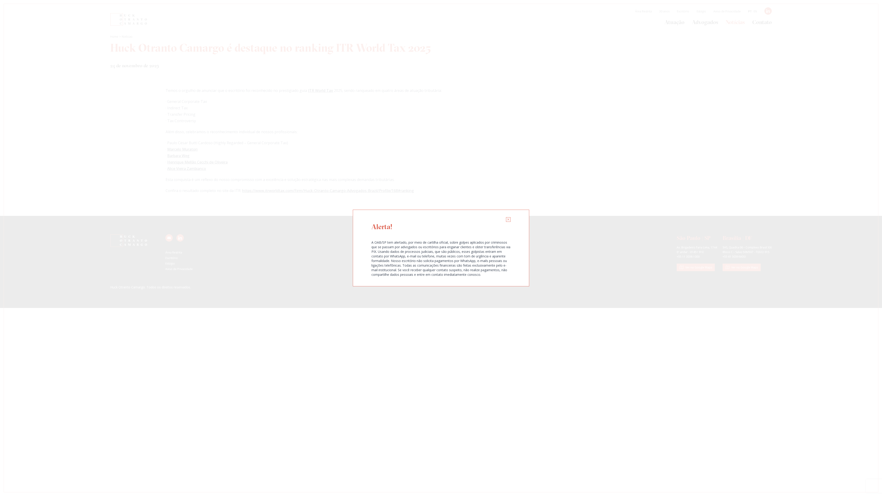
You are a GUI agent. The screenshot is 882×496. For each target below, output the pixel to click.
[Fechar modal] (508, 219)
